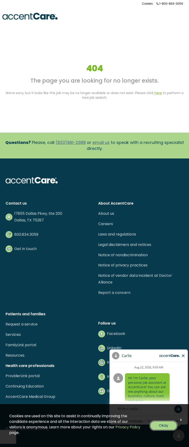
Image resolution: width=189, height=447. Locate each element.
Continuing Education (25, 386)
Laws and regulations (117, 234)
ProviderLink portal (23, 375)
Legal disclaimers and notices (124, 244)
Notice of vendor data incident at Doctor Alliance (135, 279)
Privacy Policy (127, 427)
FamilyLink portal (21, 345)
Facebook (116, 333)
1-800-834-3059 (171, 4)
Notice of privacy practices (123, 265)
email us (101, 142)
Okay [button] (163, 425)
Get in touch (25, 248)
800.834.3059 (26, 234)
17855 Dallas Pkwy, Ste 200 (38, 213)
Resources (15, 355)
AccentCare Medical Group (30, 396)
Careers (147, 4)
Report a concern (114, 292)
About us (106, 213)
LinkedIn (114, 348)
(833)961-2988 (71, 142)
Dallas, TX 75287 (29, 220)
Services (13, 334)
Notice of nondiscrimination (123, 255)
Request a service (22, 324)
